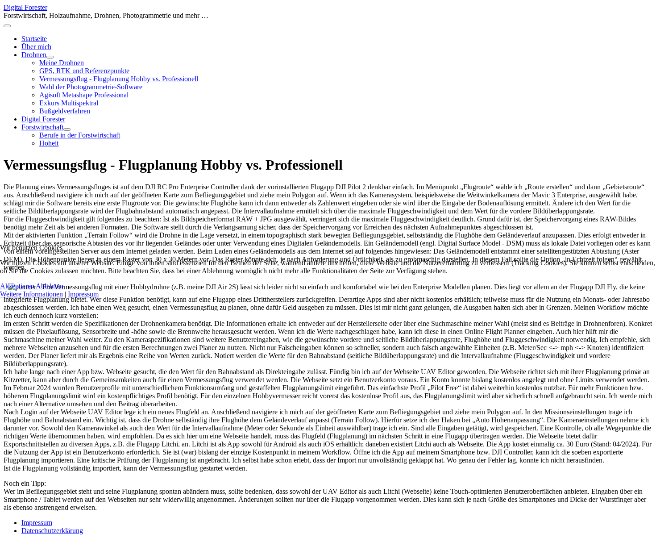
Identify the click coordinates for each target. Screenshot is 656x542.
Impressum (83, 294)
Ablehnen (49, 286)
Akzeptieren (17, 286)
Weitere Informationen (31, 294)
